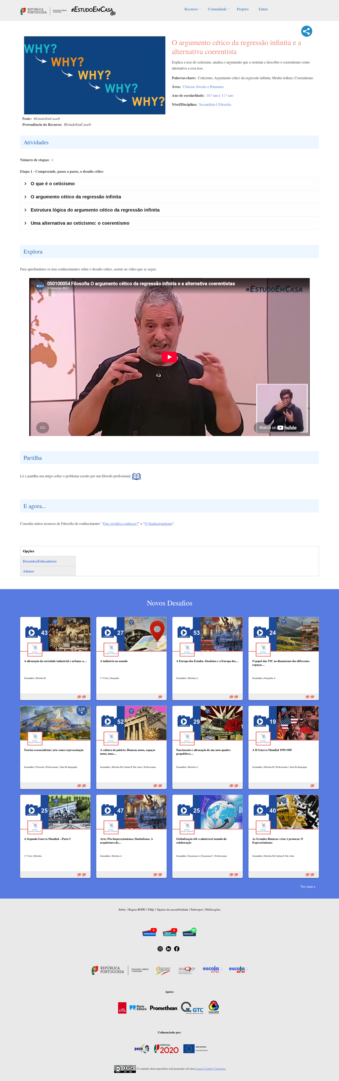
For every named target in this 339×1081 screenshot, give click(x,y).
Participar (197, 909)
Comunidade (217, 8)
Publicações (212, 909)
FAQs (151, 909)
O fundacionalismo (158, 523)
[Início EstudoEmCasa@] (44, 10)
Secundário (207, 104)
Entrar (263, 8)
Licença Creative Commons (210, 1068)
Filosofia (224, 104)
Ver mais (306, 886)
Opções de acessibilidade (172, 909)
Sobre (122, 909)
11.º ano (227, 95)
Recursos (191, 8)
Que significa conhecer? (120, 523)
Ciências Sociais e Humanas (203, 86)
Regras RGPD (136, 909)
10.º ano (212, 95)
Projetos (243, 8)
